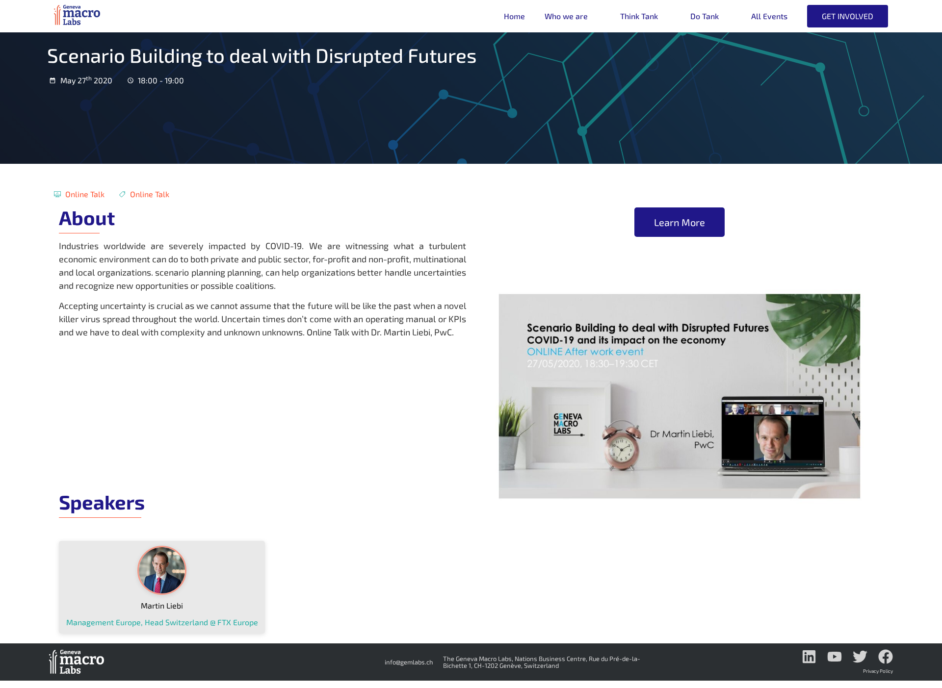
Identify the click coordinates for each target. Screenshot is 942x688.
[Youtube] (834, 656)
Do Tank (704, 16)
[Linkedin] (809, 656)
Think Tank (639, 16)
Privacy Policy (878, 671)
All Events (769, 16)
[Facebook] (885, 656)
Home (514, 16)
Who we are (566, 16)
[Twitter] (860, 656)
